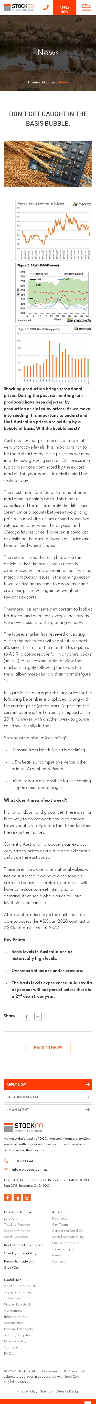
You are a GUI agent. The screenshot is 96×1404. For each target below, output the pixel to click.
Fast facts (59, 1218)
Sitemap (46, 1391)
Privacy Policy (27, 1391)
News (56, 1255)
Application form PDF (21, 1286)
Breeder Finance (17, 1231)
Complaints (13, 1347)
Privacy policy (15, 1341)
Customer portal (23, 1097)
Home (33, 82)
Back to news (48, 1047)
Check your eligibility (20, 1253)
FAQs (8, 1353)
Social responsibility (68, 1237)
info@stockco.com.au (30, 1169)
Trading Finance (17, 1224)
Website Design (68, 1391)
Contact (58, 1261)
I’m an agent (18, 1109)
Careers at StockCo (67, 1231)
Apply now (16, 1084)
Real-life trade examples (23, 1245)
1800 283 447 (46, 7)
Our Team (60, 1224)
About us (59, 1212)
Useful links (12, 1280)
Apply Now (64, 9)
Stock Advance (16, 1237)
